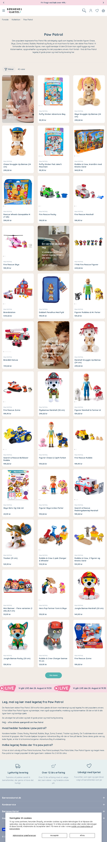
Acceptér (54, 835)
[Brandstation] (18, 289)
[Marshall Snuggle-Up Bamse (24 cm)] (89, 337)
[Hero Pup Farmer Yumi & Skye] (53, 585)
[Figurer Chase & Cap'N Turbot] (53, 435)
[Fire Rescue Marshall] (89, 191)
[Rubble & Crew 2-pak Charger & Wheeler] (53, 535)
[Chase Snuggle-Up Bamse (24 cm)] (18, 141)
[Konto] (90, 10)
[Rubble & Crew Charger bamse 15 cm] (53, 636)
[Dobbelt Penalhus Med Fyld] (53, 289)
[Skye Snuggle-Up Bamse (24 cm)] (89, 91)
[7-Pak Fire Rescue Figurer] (89, 242)
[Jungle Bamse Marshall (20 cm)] (89, 585)
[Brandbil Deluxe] (18, 337)
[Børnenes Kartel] (46, 688)
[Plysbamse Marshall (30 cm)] (53, 387)
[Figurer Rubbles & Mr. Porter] (89, 289)
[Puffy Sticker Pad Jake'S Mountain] (53, 141)
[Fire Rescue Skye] (18, 242)
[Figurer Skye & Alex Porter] (53, 485)
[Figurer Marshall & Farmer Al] (89, 387)
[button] (3, 2)
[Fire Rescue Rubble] (89, 435)
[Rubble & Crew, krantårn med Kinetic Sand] (89, 141)
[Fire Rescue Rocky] (53, 191)
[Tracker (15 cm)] (18, 535)
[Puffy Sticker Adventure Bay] (53, 91)
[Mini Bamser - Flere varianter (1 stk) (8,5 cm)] (18, 585)
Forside (5, 19)
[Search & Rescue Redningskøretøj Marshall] (89, 485)
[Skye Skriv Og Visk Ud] (18, 485)
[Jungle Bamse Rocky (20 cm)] (18, 636)
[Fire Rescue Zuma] (18, 387)
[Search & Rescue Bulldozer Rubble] (18, 435)
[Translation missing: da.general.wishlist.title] (97, 10)
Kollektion (16, 19)
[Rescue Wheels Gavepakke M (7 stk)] (18, 191)
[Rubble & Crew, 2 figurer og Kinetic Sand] (89, 535)
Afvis (82, 835)
